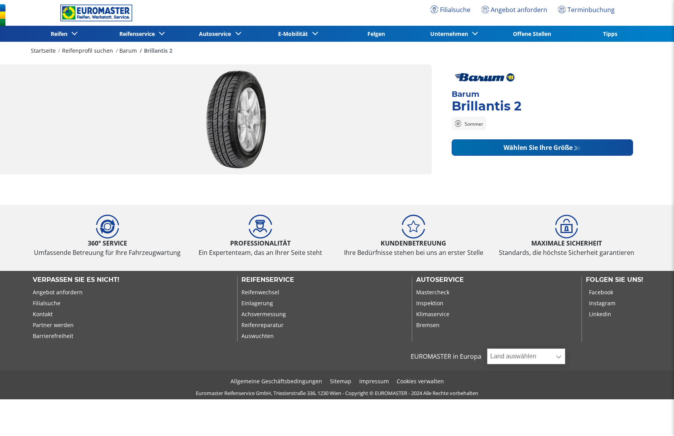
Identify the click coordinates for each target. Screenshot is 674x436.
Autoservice (440, 280)
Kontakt (43, 314)
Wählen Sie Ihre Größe (538, 147)
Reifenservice (267, 280)
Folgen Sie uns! (614, 280)
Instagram (602, 303)
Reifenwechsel (260, 292)
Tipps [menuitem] (610, 33)
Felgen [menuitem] (376, 33)
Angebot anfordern (58, 292)
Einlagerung (257, 303)
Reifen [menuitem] (61, 33)
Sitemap (340, 381)
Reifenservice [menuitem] (138, 33)
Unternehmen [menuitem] (450, 33)
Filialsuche (46, 303)
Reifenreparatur (262, 325)
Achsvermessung (263, 314)
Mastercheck (432, 292)
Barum (128, 50)
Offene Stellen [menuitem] (532, 33)
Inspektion (429, 303)
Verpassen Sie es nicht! (76, 280)
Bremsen (428, 325)
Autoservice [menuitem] (216, 33)
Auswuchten (257, 336)
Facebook (601, 292)
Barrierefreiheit (53, 336)
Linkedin (600, 314)
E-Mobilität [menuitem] (294, 33)
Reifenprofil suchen (87, 50)
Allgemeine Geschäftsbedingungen (276, 381)
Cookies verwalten (420, 381)
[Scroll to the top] (653, 419)
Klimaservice (432, 314)
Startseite (43, 50)
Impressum (374, 381)
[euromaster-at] (94, 12)
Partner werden (53, 325)
